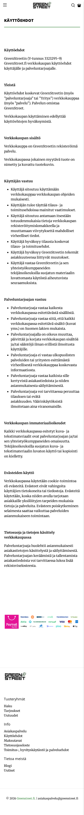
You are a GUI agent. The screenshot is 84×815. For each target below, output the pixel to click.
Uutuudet (11, 715)
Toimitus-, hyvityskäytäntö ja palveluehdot (36, 750)
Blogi (8, 766)
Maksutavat (13, 740)
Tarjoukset (12, 711)
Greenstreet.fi (26, 798)
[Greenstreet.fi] (42, 5)
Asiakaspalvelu (15, 731)
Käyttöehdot (13, 736)
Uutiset (9, 770)
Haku (8, 706)
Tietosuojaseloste (17, 745)
